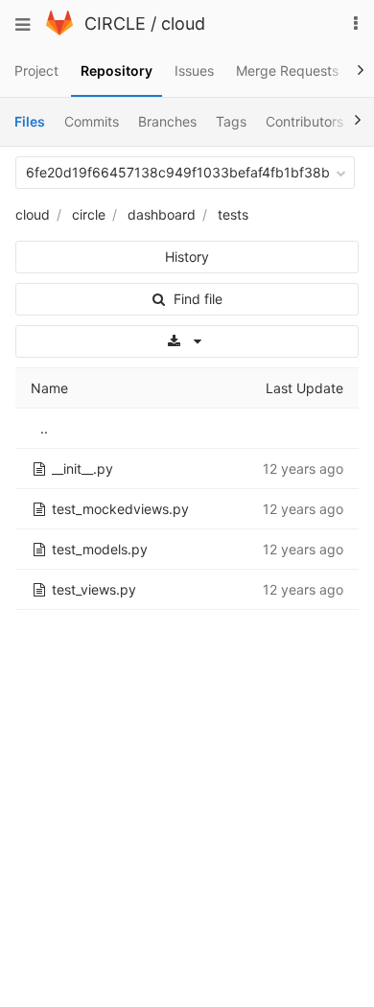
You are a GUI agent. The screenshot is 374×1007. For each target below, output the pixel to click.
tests (233, 214)
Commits (91, 121)
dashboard (162, 214)
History (187, 256)
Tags (231, 121)
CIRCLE (115, 23)
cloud (183, 23)
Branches (167, 121)
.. (44, 428)
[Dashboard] (59, 30)
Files (29, 121)
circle (88, 214)
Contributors (304, 121)
